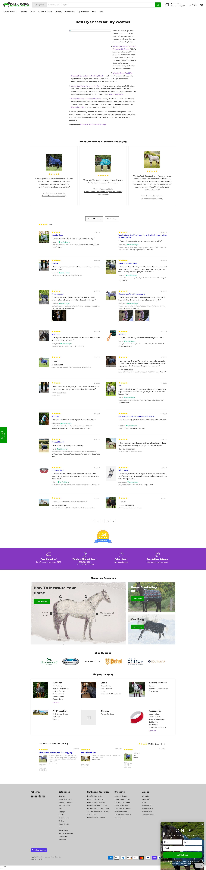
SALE (101, 12)
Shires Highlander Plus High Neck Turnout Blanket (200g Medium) (71, 367)
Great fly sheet (57, 235)
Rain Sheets (153, 691)
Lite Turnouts (57, 686)
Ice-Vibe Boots (56, 275)
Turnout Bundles (58, 696)
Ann (119, 386)
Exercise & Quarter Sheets (158, 689)
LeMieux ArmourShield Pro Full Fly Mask (130, 485)
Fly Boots (56, 719)
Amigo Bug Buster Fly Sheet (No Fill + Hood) (64, 245)
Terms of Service (148, 815)
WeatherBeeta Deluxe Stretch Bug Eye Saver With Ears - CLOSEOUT (72, 426)
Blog (144, 802)
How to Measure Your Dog (95, 817)
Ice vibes (55, 263)
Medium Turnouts (59, 691)
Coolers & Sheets (45, 12)
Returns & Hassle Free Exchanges (93, 124)
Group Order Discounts (122, 815)
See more (56, 702)
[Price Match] (121, 559)
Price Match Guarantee (122, 808)
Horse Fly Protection (66, 802)
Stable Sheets (106, 686)
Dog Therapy (63, 830)
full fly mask (123, 470)
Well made (55, 334)
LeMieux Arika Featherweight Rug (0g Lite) (131, 278)
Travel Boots (63, 836)
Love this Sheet (88, 752)
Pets (60, 827)
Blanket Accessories (66, 833)
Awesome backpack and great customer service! (136, 416)
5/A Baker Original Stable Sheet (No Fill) (130, 451)
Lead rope (122, 334)
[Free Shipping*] (49, 559)
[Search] (158, 4)
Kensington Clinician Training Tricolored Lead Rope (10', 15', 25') (137, 344)
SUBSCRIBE (182, 855)
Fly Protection (83, 12)
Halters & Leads (154, 717)
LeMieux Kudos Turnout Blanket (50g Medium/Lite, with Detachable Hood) (73, 451)
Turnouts (23, 12)
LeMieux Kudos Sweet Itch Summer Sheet (130, 400)
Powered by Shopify (37, 859)
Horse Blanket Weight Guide (96, 805)
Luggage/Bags (154, 714)
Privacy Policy (147, 812)
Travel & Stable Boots (156, 719)
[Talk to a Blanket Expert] (85, 559)
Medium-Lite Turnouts (60, 689)
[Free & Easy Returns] (157, 559)
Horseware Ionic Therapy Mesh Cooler (129, 508)
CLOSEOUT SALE (65, 799)
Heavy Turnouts (58, 694)
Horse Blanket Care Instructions (97, 808)
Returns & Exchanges (122, 802)
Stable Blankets (106, 689)
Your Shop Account (121, 812)
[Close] (202, 824)
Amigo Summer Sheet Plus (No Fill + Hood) (85, 766)
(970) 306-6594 (84, 562)
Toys (94, 12)
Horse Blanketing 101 (94, 796)
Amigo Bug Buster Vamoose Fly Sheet (86, 86)
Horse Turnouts (64, 818)
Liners (103, 691)
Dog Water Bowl (58, 470)
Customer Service (120, 796)
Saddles (61, 815)
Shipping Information (122, 799)
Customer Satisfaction (122, 805)
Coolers (151, 686)
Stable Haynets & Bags (157, 727)
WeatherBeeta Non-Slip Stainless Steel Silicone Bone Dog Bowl (70, 485)
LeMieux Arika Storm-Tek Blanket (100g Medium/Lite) (67, 306)
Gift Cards (118, 818)
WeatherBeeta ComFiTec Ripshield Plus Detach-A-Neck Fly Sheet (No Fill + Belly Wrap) (43, 767)
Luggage (62, 812)
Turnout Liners (58, 699)
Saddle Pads (153, 722)
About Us (145, 796)
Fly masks (55, 416)
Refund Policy (147, 805)
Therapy (58, 12)
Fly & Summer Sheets (60, 714)
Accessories (70, 12)
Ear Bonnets (153, 725)
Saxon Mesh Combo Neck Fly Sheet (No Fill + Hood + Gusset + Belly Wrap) (73, 508)
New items (62, 796)
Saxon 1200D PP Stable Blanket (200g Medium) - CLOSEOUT (136, 372)
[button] (3, 435)
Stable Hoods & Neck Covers (111, 694)
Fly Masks (56, 717)
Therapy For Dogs (107, 714)
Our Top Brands (9, 12)
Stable (32, 12)
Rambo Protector (78, 107)
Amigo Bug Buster (116, 94)
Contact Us (146, 799)
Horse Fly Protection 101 (95, 799)
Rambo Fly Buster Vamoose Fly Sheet (86, 99)
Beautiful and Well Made (127, 263)
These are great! (58, 294)
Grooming (62, 840)
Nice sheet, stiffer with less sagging (131, 294)
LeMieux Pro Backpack (125, 428)
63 (108, 521)
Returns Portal (147, 808)
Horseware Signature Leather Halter (62, 346)
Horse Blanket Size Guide (95, 802)
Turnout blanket (58, 442)
